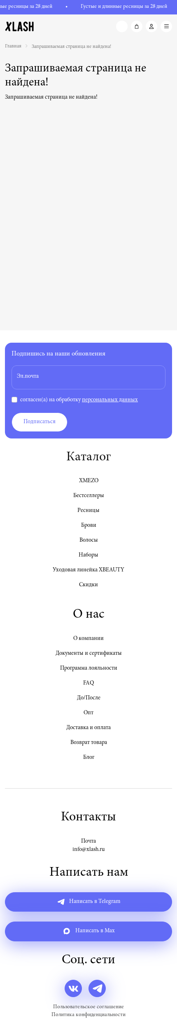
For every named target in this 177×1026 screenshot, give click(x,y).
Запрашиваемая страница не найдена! (71, 46)
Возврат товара (88, 743)
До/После (88, 698)
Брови (88, 525)
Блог (88, 758)
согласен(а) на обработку (79, 400)
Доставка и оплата (88, 728)
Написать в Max (94, 931)
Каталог (88, 457)
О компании (88, 639)
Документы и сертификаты (89, 653)
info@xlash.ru (88, 850)
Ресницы (88, 511)
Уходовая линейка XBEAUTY (88, 570)
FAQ (88, 683)
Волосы (88, 540)
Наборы (88, 555)
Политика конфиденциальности (88, 1015)
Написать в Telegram (94, 902)
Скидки (88, 585)
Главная (13, 46)
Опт (88, 713)
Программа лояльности (88, 668)
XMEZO (88, 481)
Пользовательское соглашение (88, 1007)
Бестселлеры (88, 496)
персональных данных (110, 400)
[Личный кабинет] (151, 26)
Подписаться (39, 422)
